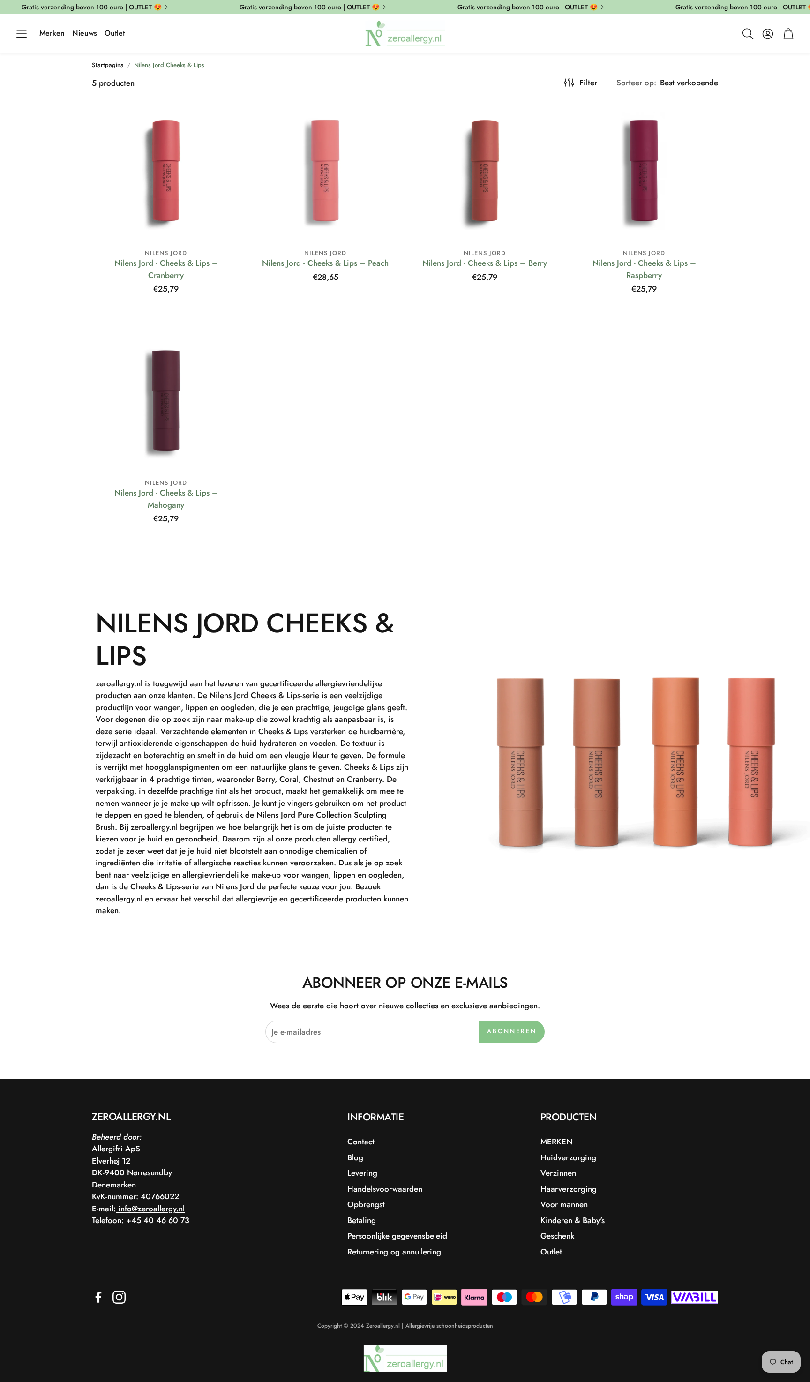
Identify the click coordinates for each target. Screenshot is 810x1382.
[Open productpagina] (166, 171)
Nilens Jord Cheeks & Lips (169, 64)
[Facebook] (98, 1297)
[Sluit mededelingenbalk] (801, 7)
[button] (21, 34)
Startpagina (108, 64)
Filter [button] (588, 82)
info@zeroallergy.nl (150, 1208)
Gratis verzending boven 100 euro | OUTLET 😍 (92, 7)
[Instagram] (119, 1297)
